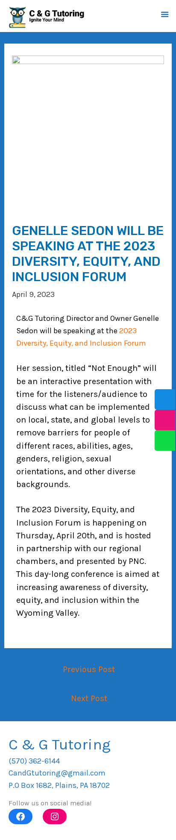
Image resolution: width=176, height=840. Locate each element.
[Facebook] (20, 816)
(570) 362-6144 (34, 761)
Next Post (89, 698)
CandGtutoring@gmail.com (57, 773)
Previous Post (89, 669)
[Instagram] (55, 816)
